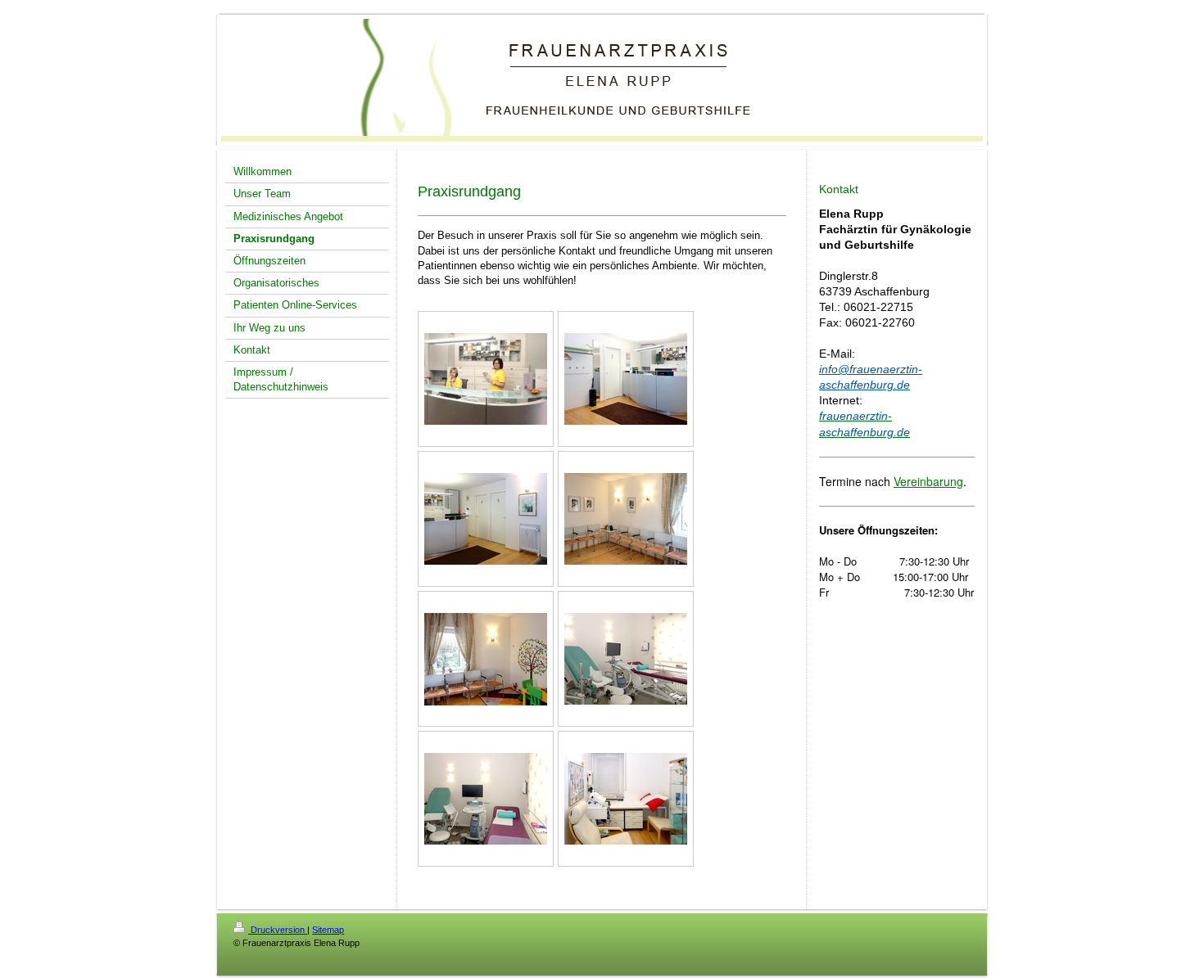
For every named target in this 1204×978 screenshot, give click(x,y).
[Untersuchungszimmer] (625, 659)
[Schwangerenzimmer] (625, 799)
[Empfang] (485, 379)
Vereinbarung (928, 481)
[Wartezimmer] (625, 519)
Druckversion (277, 930)
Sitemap (328, 930)
